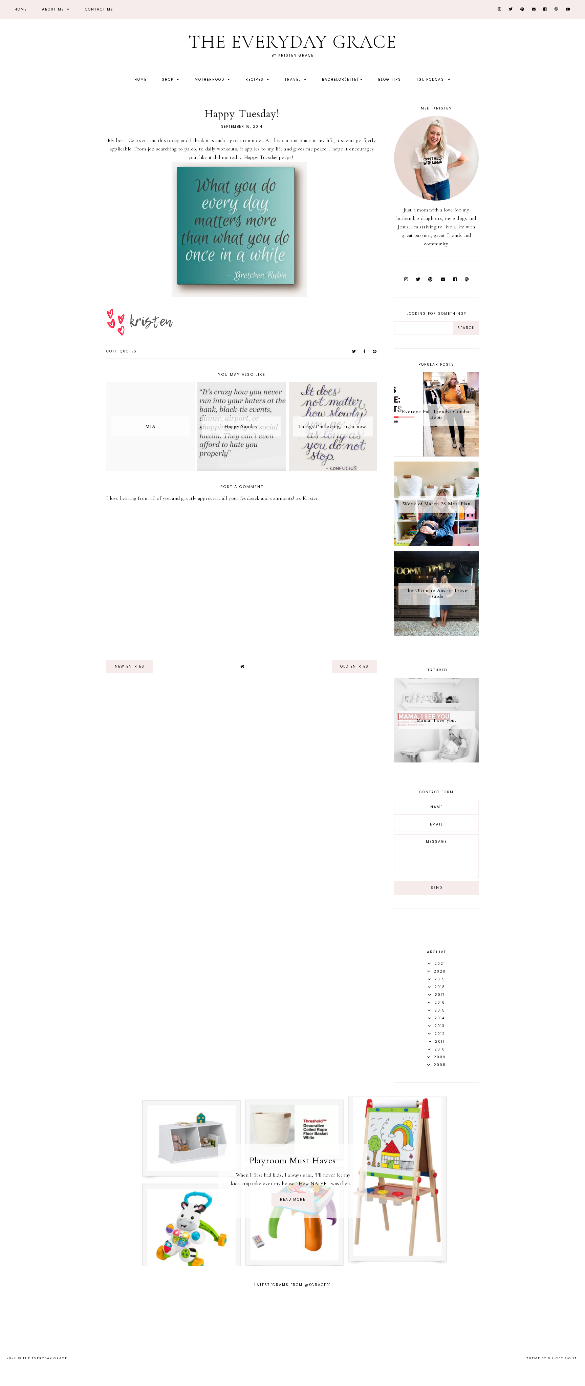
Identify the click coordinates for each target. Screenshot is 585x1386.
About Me (54, 9)
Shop (168, 79)
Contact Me (99, 9)
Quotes (128, 351)
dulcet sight (562, 1358)
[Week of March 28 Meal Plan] (436, 545)
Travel (294, 79)
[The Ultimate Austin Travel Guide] (436, 634)
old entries (354, 666)
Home (21, 9)
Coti (111, 351)
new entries (130, 666)
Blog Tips (389, 79)
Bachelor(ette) (340, 79)
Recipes (255, 79)
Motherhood (210, 79)
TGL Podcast (431, 79)
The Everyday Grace (292, 41)
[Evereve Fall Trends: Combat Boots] (436, 455)
